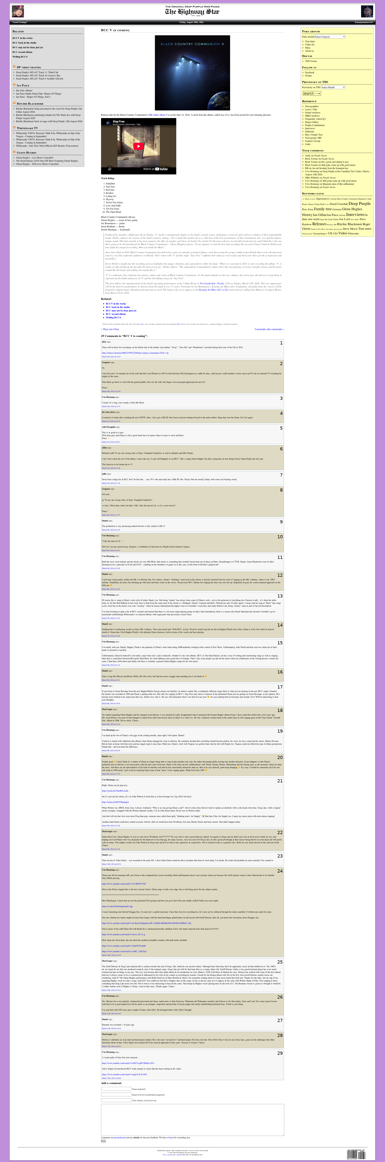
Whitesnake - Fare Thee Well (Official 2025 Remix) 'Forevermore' (47, 145)
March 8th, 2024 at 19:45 (111, 703)
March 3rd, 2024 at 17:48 (111, 483)
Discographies (312, 106)
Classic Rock (319, 204)
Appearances (323, 198)
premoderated (120, 1137)
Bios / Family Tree (314, 134)
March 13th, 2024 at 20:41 (111, 1046)
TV (326, 234)
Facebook (309, 72)
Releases (319, 223)
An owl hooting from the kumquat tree (330, 168)
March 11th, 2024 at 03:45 (111, 1013)
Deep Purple (360, 203)
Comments (178, 1155)
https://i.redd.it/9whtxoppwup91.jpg (117, 906)
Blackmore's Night (364, 199)
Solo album (329, 229)
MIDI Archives (312, 115)
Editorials (309, 131)
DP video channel (29, 67)
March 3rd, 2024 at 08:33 (111, 442)
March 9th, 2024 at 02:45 (111, 750)
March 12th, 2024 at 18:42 (111, 1028)
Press (363, 219)
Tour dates (310, 41)
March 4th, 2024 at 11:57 (111, 515)
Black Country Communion (347, 199)
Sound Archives (312, 112)
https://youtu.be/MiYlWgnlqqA (115, 802)
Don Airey (307, 209)
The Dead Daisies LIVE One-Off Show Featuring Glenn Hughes (47, 160)
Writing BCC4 (19, 56)
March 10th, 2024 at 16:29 (111, 955)
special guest (338, 229)
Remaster (330, 225)
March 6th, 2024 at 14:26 (111, 568)
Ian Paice (23, 85)
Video (342, 233)
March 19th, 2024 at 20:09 (111, 1078)
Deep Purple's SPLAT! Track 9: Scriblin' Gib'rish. (40, 78)
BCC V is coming (115, 29)
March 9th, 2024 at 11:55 (111, 774)
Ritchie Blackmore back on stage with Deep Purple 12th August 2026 (49, 121)
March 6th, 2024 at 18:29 (111, 589)
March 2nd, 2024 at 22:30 (111, 356)
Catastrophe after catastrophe (268, 329)
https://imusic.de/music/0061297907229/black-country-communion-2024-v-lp (135, 352)
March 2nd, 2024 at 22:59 (111, 391)
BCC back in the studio (24, 42)
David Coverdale (339, 204)
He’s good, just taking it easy (335, 161)
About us (309, 50)
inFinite (342, 215)
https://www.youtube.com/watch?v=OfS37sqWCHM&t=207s (128, 1063)
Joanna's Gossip (312, 140)
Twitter (308, 75)
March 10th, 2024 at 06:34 (111, 864)
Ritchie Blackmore (30, 103)
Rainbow (307, 224)
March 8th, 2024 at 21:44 (111, 724)
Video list (309, 44)
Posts (164, 1155)
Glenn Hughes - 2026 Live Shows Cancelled (37, 163)
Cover (327, 204)
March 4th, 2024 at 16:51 (111, 550)
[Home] (192, 16)
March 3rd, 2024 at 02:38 (111, 421)
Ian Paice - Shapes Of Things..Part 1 (33, 96)
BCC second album (22, 52)
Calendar (169, 1155)
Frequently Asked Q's (315, 118)
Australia (333, 199)
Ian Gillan (319, 214)
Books (304, 204)
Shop (307, 47)
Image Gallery (312, 121)
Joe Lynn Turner (332, 219)
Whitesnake (353, 233)
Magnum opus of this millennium (338, 183)
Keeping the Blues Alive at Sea (214, 289)
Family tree (323, 208)
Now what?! (354, 219)
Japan (322, 219)
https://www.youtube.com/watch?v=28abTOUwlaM (124, 945)
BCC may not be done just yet (27, 47)
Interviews (310, 128)
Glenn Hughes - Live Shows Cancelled (34, 157)
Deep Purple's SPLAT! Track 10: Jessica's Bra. (38, 75)
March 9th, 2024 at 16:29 (111, 825)
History (307, 214)
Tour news (364, 228)
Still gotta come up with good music (338, 164)
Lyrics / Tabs (311, 109)
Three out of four (111, 329)
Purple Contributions (315, 125)
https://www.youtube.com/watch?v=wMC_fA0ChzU (124, 951)
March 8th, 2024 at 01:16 (111, 665)
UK (330, 233)
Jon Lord (344, 219)
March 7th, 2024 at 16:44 (111, 636)
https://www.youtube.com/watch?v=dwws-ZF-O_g (123, 934)
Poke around (308, 36)
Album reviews (310, 199)
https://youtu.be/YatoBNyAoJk (115, 790)
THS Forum (311, 60)
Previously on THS (311, 87)
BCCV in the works (22, 38)
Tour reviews (307, 233)
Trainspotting (319, 233)
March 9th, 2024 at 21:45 (111, 849)
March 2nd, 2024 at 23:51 (111, 406)
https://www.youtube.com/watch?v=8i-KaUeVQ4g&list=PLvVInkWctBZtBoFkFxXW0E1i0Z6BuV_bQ (146, 923)
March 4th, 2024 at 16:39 (111, 529)
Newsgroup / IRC (313, 137)
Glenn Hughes (26, 152)
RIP (335, 224)
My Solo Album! (24, 90)
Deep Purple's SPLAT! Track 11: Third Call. (37, 72)
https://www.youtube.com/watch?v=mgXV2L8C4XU (124, 1074)
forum (171, 1137)
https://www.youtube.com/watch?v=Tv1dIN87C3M (124, 883)
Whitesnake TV (27, 128)
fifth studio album (157, 114)
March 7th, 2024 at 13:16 (111, 618)
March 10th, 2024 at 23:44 (111, 990)
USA (335, 233)
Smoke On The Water (318, 229)
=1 (303, 199)
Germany (336, 209)
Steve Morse (350, 229)
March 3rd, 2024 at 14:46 (111, 468)
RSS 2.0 (179, 324)
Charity (310, 204)
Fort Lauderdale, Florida (212, 283)
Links (308, 144)
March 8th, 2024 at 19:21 (111, 680)
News (142, 324)
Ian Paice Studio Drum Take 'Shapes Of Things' (39, 93)
